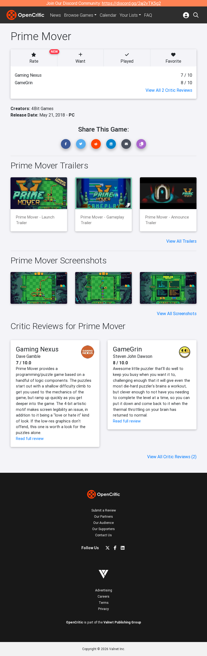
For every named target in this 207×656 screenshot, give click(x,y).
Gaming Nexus (37, 349)
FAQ (148, 15)
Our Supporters (103, 529)
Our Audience (103, 523)
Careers (103, 596)
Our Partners (103, 516)
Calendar (108, 15)
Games (78, 15)
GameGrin (127, 349)
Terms (104, 603)
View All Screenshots (176, 313)
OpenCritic (74, 622)
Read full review (30, 438)
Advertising (103, 590)
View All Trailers (181, 241)
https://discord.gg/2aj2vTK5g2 (131, 3)
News (55, 15)
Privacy (103, 609)
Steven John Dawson (132, 356)
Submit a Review (103, 510)
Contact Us (103, 535)
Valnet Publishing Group (122, 622)
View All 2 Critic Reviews (169, 90)
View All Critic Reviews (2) (171, 456)
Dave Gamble (28, 356)
